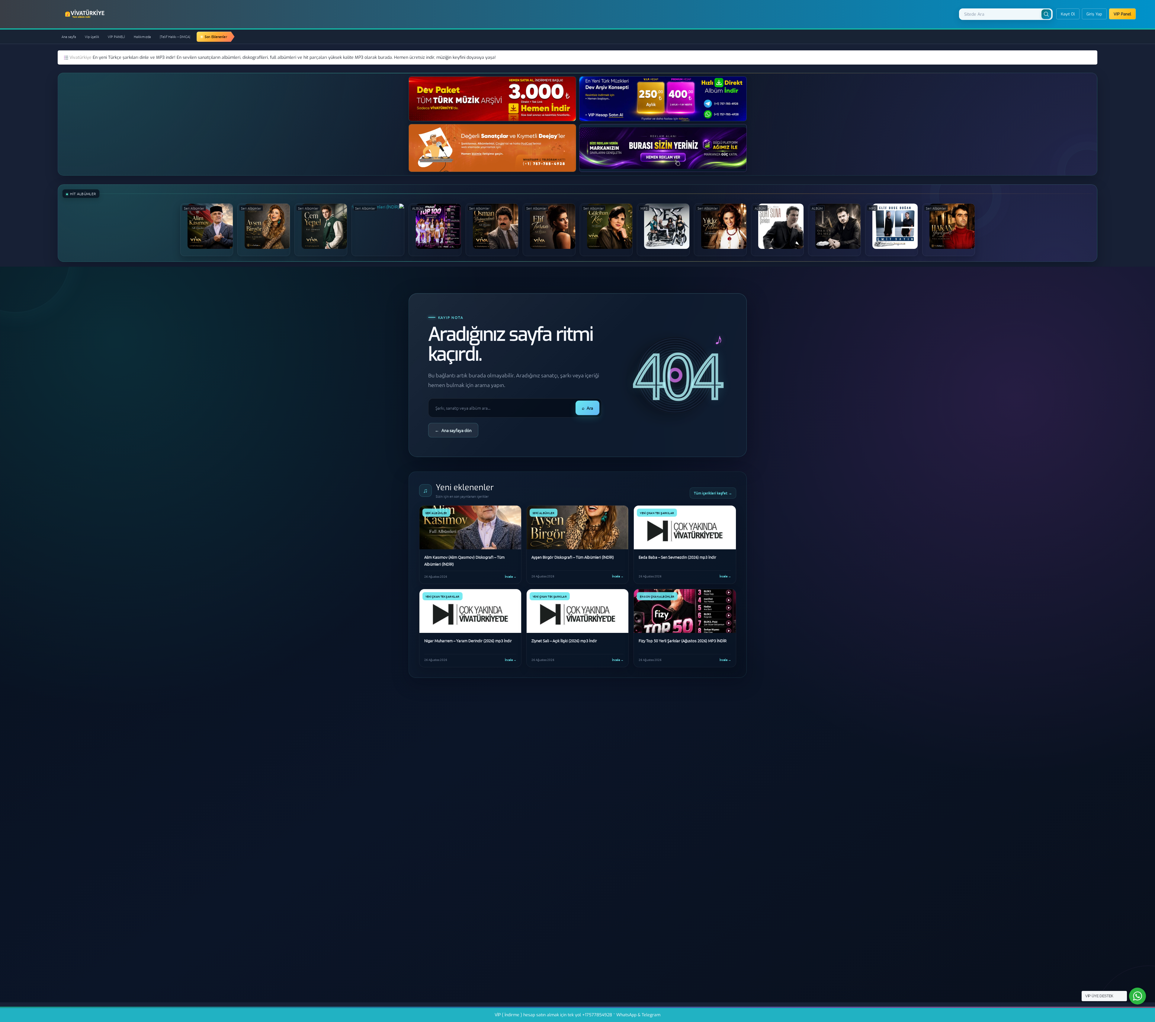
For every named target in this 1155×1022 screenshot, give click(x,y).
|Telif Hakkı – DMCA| (175, 36)
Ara (587, 408)
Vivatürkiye (81, 57)
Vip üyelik (92, 36)
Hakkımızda (142, 36)
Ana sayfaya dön (453, 430)
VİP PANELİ (116, 36)
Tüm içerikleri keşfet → (713, 492)
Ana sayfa (69, 36)
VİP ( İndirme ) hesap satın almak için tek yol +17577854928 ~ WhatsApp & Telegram (577, 1015)
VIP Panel (1122, 14)
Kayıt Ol (1068, 14)
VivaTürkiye (85, 13)
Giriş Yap (1094, 14)
